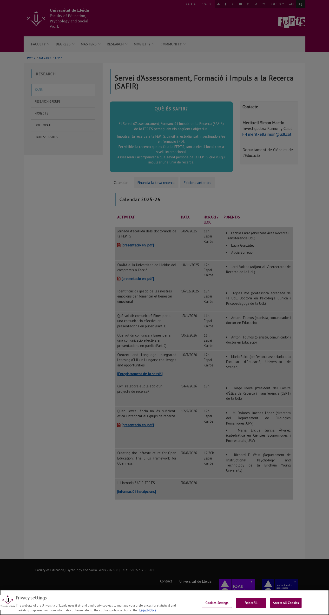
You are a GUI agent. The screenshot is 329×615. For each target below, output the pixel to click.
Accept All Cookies (286, 603)
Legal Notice (147, 610)
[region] (164, 602)
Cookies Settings (217, 603)
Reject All (251, 603)
